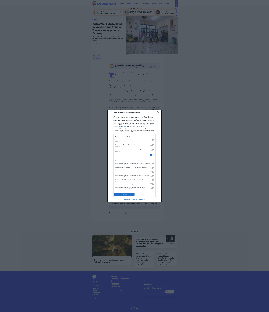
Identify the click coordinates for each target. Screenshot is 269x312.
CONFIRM (124, 194)
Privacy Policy (142, 199)
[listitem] (134, 137)
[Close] (158, 112)
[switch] (152, 140)
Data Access (134, 199)
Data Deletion (127, 199)
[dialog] (134, 156)
